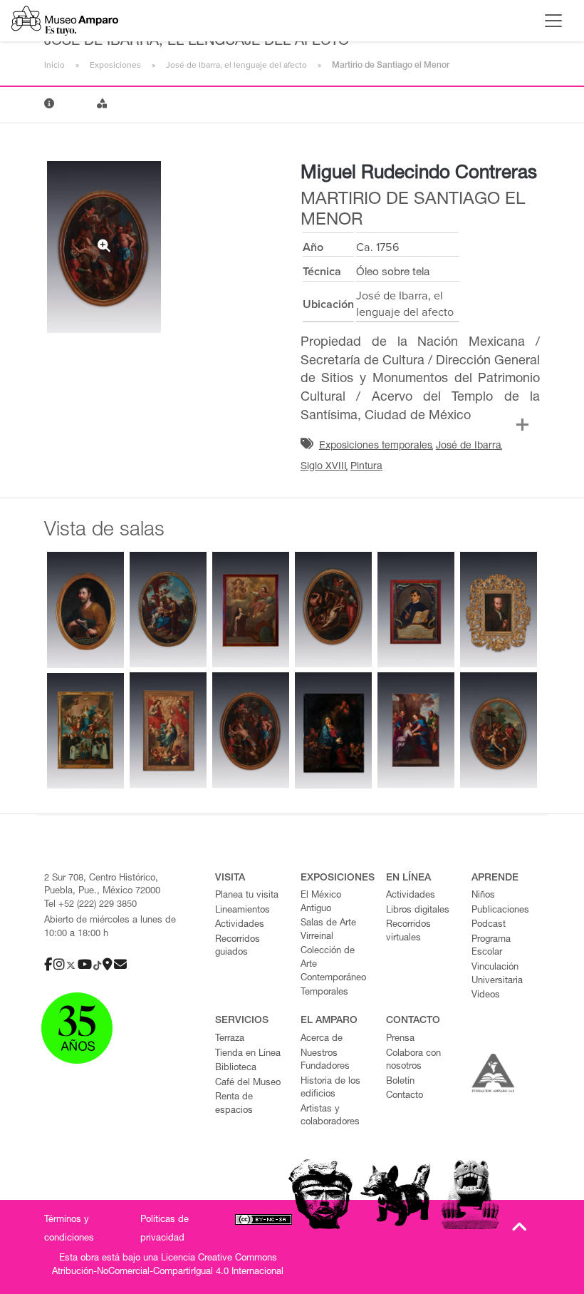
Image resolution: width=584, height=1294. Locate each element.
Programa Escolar (491, 946)
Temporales (324, 992)
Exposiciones (115, 65)
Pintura (366, 467)
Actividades (239, 925)
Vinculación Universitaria (497, 974)
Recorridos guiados (237, 946)
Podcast (488, 925)
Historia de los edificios (330, 1088)
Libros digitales (417, 910)
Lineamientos (242, 910)
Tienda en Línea (248, 1054)
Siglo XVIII (324, 467)
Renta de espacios (234, 1104)
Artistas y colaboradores (330, 1116)
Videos (485, 995)
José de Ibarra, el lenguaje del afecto (236, 65)
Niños (483, 895)
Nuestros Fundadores (325, 1060)
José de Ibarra (468, 446)
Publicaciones (500, 910)
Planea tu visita (246, 895)
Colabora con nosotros (413, 1060)
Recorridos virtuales (408, 931)
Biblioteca (235, 1068)
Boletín (400, 1082)
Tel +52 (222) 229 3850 (90, 905)
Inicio (54, 65)
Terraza (229, 1039)
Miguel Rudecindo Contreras (419, 174)
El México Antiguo (321, 902)
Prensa (400, 1039)
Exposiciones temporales (375, 446)
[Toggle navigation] (553, 20)
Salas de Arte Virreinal (328, 930)
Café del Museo (248, 1083)
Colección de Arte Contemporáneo (333, 964)
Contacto (404, 1096)
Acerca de (322, 1039)
